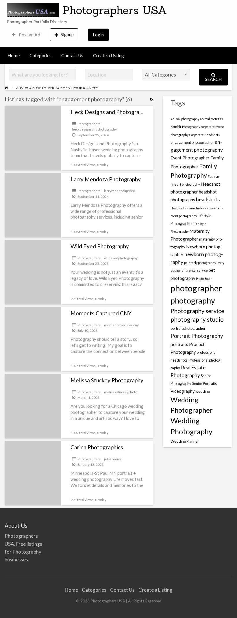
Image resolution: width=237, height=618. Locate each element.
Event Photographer (190, 157)
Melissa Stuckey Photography (107, 380)
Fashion (213, 176)
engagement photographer (192, 142)
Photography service (197, 310)
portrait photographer (188, 328)
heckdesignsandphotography (94, 129)
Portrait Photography (197, 335)
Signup (67, 34)
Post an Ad (29, 34)
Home (14, 55)
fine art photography (185, 184)
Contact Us (72, 55)
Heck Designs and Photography (109, 112)
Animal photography (185, 119)
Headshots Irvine (183, 208)
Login (98, 34)
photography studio (197, 319)
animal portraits (211, 119)
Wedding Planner (185, 441)
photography (193, 300)
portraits (179, 344)
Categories (40, 55)
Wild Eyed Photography (100, 246)
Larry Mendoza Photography (106, 179)
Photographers (89, 124)
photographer (196, 288)
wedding (202, 391)
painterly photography (200, 263)
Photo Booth (204, 278)
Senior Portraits (204, 383)
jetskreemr (113, 459)
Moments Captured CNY (101, 313)
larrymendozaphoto (119, 191)
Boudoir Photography (185, 127)
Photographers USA (114, 10)
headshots (208, 199)
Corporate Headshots (204, 135)
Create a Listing (108, 55)
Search (213, 79)
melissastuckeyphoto (120, 392)
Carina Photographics (97, 447)
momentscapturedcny (121, 325)
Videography (183, 391)
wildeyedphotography (121, 258)
